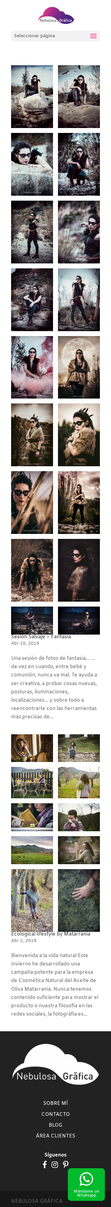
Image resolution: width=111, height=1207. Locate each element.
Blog (55, 1125)
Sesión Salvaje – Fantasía (41, 637)
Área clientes (55, 1136)
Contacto (55, 1114)
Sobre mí (55, 1103)
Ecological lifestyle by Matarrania (50, 934)
